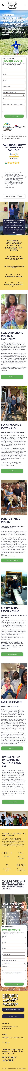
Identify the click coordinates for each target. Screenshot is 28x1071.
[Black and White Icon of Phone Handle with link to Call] (3, 6)
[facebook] (3, 1042)
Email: (4, 74)
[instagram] (6, 1042)
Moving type (6, 86)
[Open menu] (25, 5)
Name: (5, 68)
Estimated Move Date (9, 92)
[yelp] (8, 1042)
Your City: (6, 98)
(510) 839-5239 (6, 1028)
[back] (2, 177)
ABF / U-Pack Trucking (8, 556)
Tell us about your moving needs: (13, 104)
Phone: (5, 80)
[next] (26, 177)
